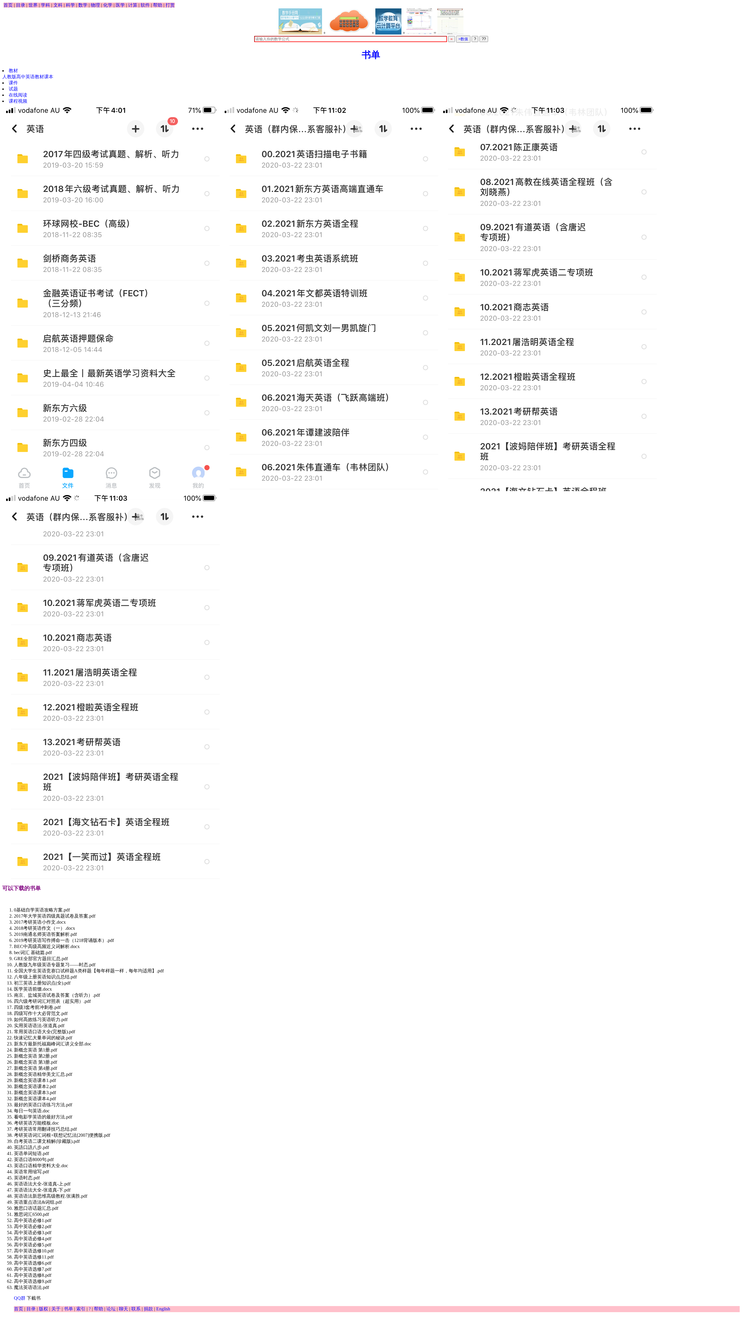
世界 (33, 5)
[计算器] (348, 21)
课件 (13, 82)
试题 (13, 88)
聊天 (123, 1308)
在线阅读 (18, 94)
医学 (120, 5)
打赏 (170, 5)
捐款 (148, 1308)
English (163, 1308)
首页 (8, 5)
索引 (81, 1308)
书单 (371, 55)
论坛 (111, 1308)
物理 (95, 5)
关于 (56, 1308)
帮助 (157, 5)
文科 (58, 5)
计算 (132, 5)
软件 (145, 5)
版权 (43, 1308)
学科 (45, 5)
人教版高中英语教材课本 (27, 76)
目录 (20, 5)
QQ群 (20, 1298)
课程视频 (18, 101)
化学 (107, 5)
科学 (70, 5)
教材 (13, 70)
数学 (83, 5)
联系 (136, 1308)
